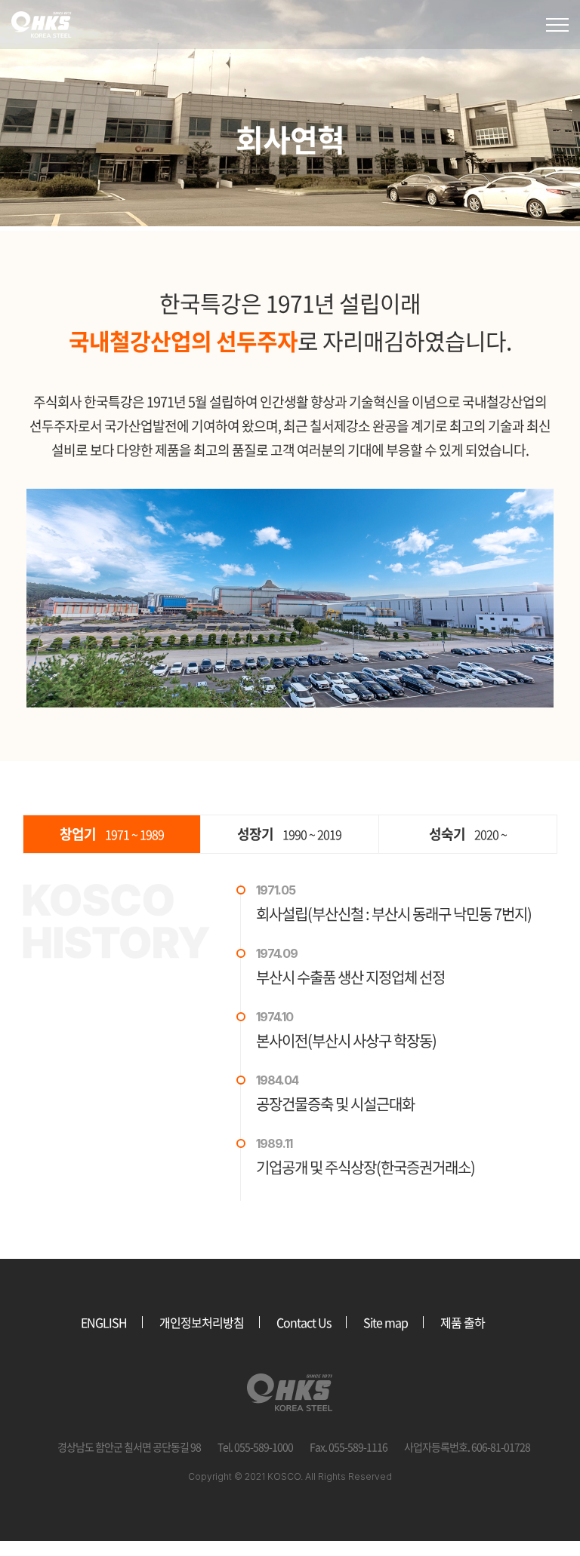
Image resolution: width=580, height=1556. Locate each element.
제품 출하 (462, 1322)
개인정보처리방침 (201, 1322)
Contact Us (303, 1322)
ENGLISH (104, 1322)
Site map (385, 1322)
